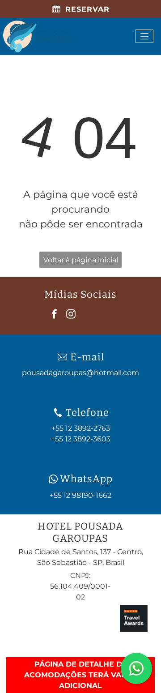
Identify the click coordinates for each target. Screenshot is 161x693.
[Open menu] (144, 36)
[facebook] (54, 315)
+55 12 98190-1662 (80, 495)
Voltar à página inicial (80, 260)
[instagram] (71, 315)
